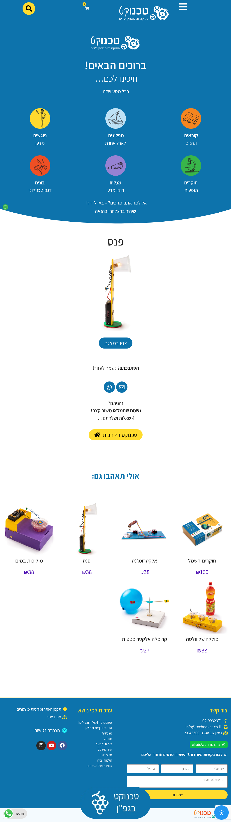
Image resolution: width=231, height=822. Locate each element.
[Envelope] (121, 387)
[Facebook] (62, 745)
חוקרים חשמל (202, 560)
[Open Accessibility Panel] (221, 812)
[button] (181, 6)
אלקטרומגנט (144, 560)
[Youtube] (51, 745)
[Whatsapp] (109, 387)
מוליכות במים (29, 560)
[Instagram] (41, 745)
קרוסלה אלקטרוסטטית (144, 639)
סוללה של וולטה (202, 639)
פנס (86, 560)
